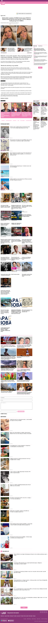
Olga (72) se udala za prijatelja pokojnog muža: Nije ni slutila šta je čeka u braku (20, 485)
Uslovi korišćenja (44, 618)
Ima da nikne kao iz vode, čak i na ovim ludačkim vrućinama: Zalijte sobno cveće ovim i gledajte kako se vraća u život (30, 598)
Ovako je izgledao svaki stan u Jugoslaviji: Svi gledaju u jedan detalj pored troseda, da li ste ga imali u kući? (36, 125)
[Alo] (2, 0)
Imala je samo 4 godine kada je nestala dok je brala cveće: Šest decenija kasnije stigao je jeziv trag (20, 127)
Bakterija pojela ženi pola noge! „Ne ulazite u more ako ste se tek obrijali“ (20, 166)
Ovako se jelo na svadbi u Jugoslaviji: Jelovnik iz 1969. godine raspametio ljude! (20, 472)
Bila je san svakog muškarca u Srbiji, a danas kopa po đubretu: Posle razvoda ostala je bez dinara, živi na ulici (20, 433)
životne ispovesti (8, 120)
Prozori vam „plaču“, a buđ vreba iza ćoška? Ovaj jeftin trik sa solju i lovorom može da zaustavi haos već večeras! (44, 111)
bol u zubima (22, 120)
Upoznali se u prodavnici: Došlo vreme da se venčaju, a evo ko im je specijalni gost (20, 498)
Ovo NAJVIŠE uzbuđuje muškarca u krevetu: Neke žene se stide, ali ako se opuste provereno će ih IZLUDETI (28, 50)
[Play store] (4, 621)
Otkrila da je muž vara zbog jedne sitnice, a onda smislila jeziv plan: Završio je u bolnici (21, 420)
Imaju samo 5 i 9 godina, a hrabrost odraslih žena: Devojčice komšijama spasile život (19, 511)
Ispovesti (3, 15)
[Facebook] (41, 612)
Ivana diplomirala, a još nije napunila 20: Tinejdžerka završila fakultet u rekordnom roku (20, 446)
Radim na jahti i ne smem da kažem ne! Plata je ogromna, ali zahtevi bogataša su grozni (21, 179)
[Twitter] (44, 612)
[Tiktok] (46, 612)
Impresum (38, 618)
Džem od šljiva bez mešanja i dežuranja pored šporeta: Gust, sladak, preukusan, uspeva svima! (40, 49)
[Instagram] (42, 612)
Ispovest (3, 120)
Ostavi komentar (21, 411)
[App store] (11, 621)
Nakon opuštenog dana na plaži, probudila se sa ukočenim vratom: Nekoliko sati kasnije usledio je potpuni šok (21, 524)
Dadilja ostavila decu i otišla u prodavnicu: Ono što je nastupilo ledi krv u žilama (20, 459)
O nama (24, 618)
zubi (18, 120)
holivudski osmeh (28, 120)
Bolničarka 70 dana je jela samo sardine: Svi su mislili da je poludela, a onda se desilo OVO (36, 110)
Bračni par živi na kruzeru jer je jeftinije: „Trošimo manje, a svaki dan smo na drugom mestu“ (21, 537)
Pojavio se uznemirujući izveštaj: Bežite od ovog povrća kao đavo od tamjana (44, 124)
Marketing (29, 618)
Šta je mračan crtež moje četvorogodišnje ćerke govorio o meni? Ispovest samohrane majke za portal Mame (21, 140)
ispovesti (14, 120)
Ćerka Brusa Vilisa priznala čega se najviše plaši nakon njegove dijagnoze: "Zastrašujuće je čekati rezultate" (40, 53)
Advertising (34, 618)
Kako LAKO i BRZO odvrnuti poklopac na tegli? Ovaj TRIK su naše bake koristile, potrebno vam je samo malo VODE (12, 50)
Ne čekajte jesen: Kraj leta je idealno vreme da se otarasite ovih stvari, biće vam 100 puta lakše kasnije (40, 57)
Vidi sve (40, 67)
